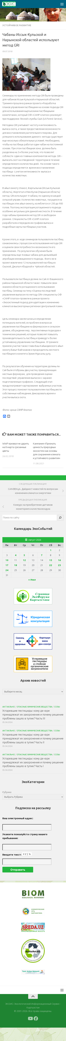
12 (24, 560)
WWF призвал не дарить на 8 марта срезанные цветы (15, 447)
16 (59, 560)
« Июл (32, 579)
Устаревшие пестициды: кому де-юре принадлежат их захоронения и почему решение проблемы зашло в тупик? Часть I (32, 762)
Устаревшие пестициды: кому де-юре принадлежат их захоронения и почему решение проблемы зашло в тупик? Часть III (32, 714)
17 (6, 565)
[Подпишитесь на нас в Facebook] (36, 1032)
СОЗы (57, 707)
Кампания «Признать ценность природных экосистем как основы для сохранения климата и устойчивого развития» (46, 450)
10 (6, 560)
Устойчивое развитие (16, 25)
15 (50, 560)
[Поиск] (60, 517)
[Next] (38, 913)
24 (6, 570)
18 (15, 565)
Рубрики (6, 792)
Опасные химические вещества (34, 707)
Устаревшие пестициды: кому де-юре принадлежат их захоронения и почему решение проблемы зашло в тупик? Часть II (32, 738)
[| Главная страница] (11, 4)
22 (50, 565)
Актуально (8, 707)
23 (59, 565)
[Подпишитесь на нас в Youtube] (30, 1032)
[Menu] (62, 4)
